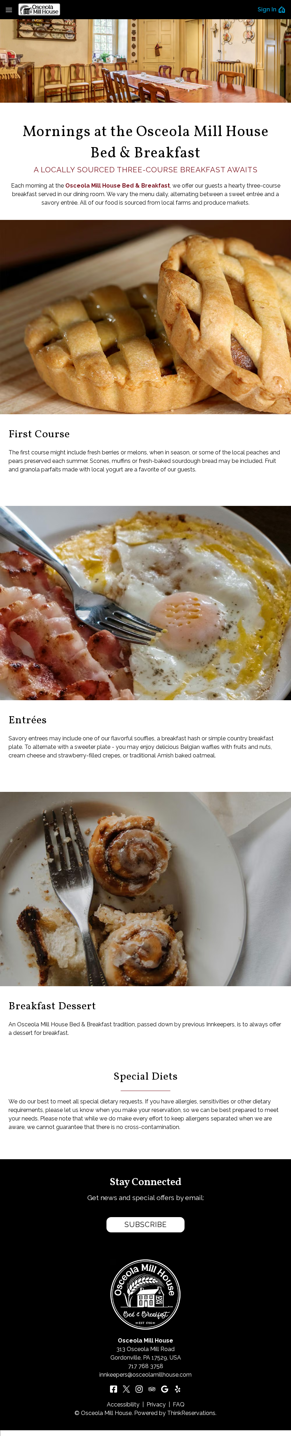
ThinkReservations (191, 1413)
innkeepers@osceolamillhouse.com (145, 1374)
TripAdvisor (151, 1389)
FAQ (179, 1404)
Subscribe (146, 1224)
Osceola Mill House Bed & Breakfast (117, 185)
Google (164, 1389)
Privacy (156, 1404)
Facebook (113, 1389)
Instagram (139, 1389)
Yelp (177, 1389)
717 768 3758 (145, 1366)
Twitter (126, 1389)
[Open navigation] (9, 9)
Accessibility (123, 1404)
